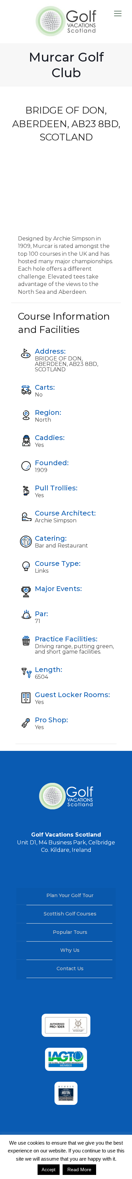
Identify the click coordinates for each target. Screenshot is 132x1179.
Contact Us (70, 968)
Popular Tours (70, 932)
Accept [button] (49, 1169)
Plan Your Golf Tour (69, 895)
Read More (79, 1169)
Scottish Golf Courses (70, 914)
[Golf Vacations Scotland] (66, 21)
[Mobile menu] (118, 13)
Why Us (70, 950)
